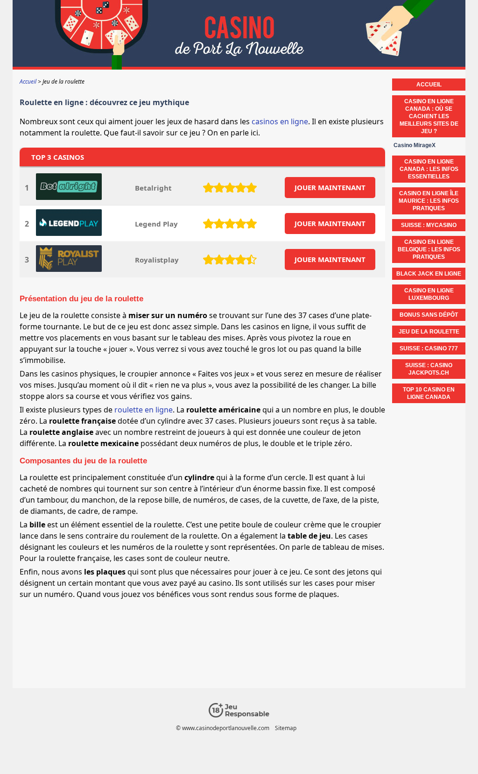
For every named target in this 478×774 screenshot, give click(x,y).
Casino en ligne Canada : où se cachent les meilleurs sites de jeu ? (429, 116)
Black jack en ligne (428, 273)
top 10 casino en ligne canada (429, 393)
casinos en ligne (280, 121)
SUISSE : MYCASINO (429, 225)
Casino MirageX (415, 145)
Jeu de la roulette (429, 331)
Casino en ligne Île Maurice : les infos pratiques (429, 201)
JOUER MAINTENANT (330, 187)
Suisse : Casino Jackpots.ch (428, 369)
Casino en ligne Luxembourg (429, 294)
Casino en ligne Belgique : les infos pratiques (429, 249)
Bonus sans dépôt (429, 315)
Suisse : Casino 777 (429, 348)
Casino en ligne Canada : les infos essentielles (429, 169)
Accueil (429, 84)
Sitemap (285, 728)
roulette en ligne (143, 410)
